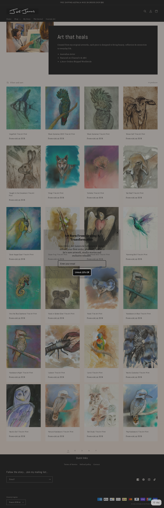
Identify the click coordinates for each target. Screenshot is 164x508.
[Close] (117, 233)
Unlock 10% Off (82, 272)
